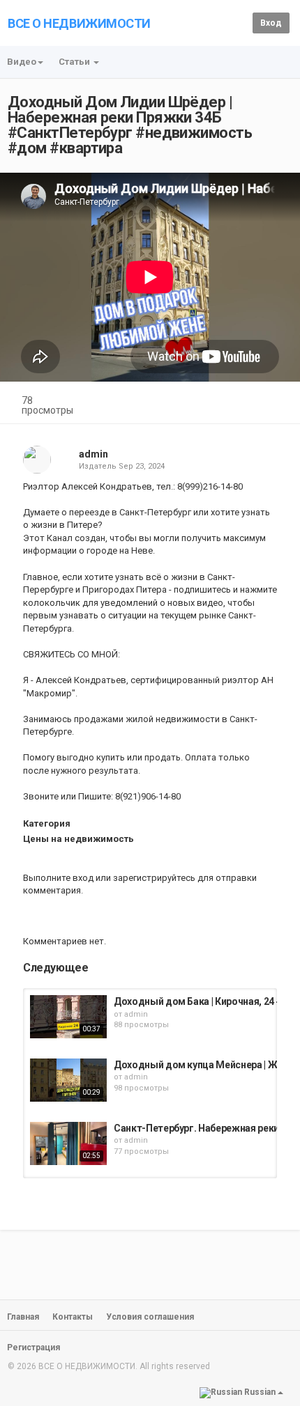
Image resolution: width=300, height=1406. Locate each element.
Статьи (75, 61)
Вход (271, 23)
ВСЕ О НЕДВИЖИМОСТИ (79, 23)
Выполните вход (58, 878)
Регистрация (33, 1347)
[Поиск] (239, 22)
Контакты (72, 1317)
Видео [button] (21, 61)
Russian (260, 1392)
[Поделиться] (243, 402)
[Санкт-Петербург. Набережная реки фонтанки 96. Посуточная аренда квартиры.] (68, 1143)
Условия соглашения (150, 1317)
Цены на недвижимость (78, 839)
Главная (23, 1317)
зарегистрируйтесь (154, 878)
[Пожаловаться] (276, 402)
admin (93, 454)
